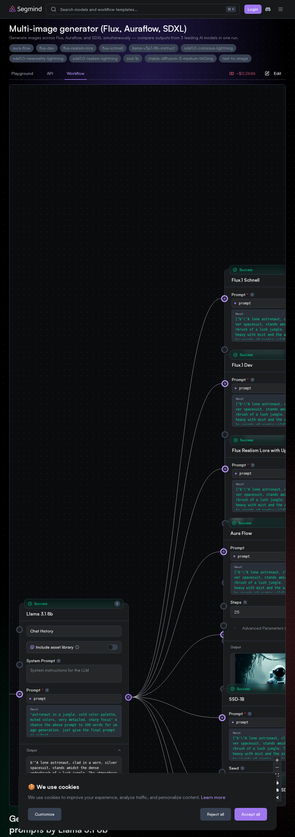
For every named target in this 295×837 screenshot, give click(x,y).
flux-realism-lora (78, 48)
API (50, 73)
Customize (44, 814)
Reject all (215, 814)
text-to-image (235, 58)
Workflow (75, 73)
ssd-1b (133, 58)
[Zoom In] (277, 760)
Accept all (250, 814)
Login (253, 9)
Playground (22, 73)
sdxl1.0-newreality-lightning (38, 58)
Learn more (213, 797)
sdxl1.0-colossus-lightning (208, 48)
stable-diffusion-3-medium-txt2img (180, 58)
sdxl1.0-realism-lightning (95, 58)
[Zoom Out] (277, 767)
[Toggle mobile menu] (280, 9)
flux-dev (46, 48)
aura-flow (21, 48)
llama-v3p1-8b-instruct (153, 48)
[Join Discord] (268, 9)
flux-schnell (112, 48)
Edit (277, 73)
